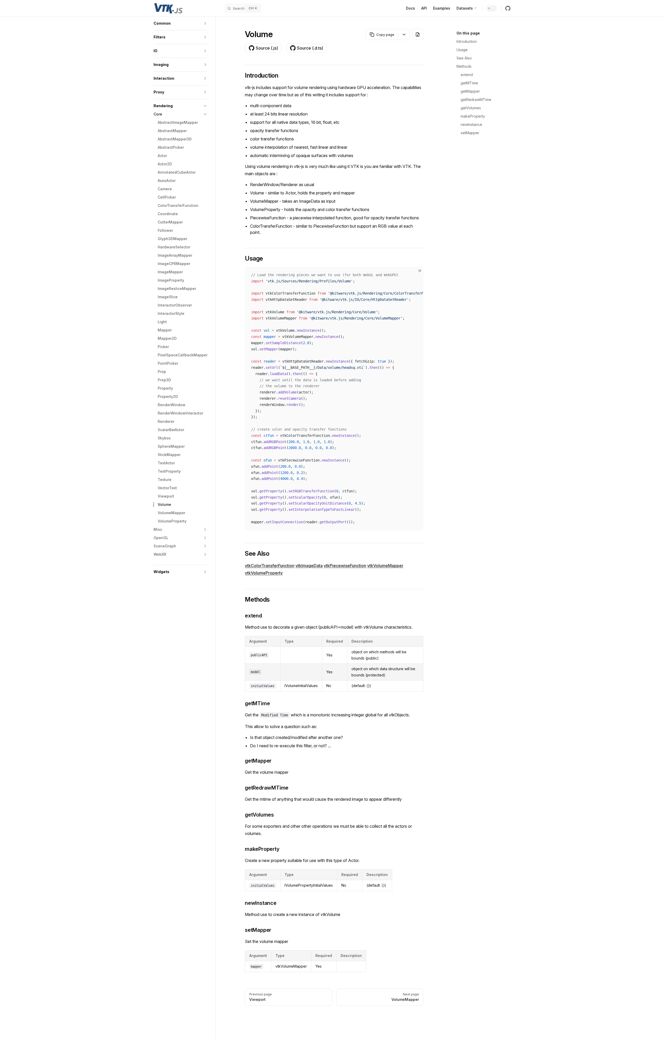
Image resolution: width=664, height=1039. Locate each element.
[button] (181, 23)
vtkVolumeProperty (264, 572)
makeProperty (473, 116)
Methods (464, 66)
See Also (464, 58)
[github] (508, 8)
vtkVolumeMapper (385, 565)
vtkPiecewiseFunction (345, 565)
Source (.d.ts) (310, 48)
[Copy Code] (415, 275)
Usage (462, 49)
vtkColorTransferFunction (269, 565)
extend (467, 74)
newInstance (471, 124)
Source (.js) (267, 48)
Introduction (467, 41)
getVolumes (471, 108)
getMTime (469, 83)
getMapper (470, 91)
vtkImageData (309, 565)
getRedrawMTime (476, 99)
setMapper (470, 133)
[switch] (491, 8)
